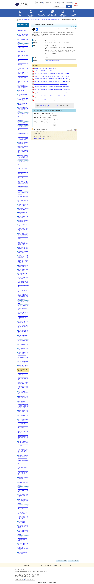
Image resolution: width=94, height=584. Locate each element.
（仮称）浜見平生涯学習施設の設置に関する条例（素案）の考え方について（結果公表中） (23, 532)
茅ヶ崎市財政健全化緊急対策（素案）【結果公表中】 (23, 358)
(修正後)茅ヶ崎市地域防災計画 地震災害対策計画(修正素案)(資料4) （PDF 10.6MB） (51, 89)
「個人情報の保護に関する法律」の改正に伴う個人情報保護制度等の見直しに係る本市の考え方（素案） (23, 243)
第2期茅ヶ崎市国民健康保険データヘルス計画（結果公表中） (23, 462)
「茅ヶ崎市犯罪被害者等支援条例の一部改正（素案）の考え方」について (23, 35)
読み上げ (56, 2)
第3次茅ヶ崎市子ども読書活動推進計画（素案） (23, 209)
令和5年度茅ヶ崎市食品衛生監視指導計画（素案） (23, 221)
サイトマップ (34, 565)
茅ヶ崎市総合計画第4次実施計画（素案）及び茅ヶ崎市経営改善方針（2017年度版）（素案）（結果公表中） (23, 450)
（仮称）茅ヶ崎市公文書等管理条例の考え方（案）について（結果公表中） (23, 354)
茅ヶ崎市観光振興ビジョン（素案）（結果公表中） (23, 522)
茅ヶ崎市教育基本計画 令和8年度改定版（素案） (23, 77)
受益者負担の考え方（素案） (22, 91)
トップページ (24, 19)
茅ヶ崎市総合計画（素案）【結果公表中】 (23, 349)
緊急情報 (76, 5)
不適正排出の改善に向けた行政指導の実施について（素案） (23, 317)
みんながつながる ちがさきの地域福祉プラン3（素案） (23, 68)
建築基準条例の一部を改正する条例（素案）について (23, 383)
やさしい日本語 (39, 2)
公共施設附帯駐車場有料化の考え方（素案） (23, 252)
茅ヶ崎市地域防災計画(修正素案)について (23, 64)
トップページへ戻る (74, 560)
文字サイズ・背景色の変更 (66, 2)
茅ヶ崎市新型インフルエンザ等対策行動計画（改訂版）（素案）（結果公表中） (23, 473)
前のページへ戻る (62, 560)
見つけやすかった (39, 122)
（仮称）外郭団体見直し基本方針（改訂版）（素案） (23, 282)
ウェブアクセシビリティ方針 (46, 565)
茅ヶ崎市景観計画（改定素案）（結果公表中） (23, 427)
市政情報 (28, 19)
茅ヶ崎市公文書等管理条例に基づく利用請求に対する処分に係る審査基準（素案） (23, 307)
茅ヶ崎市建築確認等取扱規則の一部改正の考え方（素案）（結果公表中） (23, 507)
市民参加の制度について (35, 19)
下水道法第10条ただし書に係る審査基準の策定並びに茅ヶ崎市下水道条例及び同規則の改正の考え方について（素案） (23, 236)
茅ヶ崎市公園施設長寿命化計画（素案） (23, 278)
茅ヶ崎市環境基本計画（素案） (23, 302)
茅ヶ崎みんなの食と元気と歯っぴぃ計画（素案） (23, 322)
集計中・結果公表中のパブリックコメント (55, 19)
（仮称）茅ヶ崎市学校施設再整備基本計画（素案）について (23, 163)
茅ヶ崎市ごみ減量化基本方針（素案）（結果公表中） (23, 362)
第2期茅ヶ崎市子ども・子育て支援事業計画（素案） (23, 366)
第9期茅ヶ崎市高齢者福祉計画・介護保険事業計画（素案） (23, 151)
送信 (54, 125)
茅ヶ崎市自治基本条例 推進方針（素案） (23, 313)
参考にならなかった (53, 115)
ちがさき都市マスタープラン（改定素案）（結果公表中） (23, 392)
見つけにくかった (54, 122)
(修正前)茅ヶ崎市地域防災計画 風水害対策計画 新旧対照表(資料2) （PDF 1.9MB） (51, 78)
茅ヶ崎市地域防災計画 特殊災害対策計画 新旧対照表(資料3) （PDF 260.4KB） (50, 84)
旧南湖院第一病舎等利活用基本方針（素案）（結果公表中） (23, 484)
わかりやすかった (39, 119)
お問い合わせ (30, 579)
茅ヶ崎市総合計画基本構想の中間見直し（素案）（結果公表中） (23, 526)
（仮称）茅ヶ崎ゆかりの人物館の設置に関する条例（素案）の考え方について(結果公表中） (23, 538)
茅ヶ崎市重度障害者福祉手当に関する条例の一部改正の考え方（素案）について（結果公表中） (23, 443)
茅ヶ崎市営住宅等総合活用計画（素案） (23, 217)
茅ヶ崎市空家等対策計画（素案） (22, 213)
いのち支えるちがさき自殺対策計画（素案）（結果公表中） (23, 387)
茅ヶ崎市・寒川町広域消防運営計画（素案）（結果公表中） (23, 411)
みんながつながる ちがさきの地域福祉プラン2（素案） (23, 326)
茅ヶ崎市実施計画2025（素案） (23, 201)
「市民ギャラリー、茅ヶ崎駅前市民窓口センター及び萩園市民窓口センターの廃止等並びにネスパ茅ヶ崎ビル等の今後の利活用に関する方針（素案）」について (23, 183)
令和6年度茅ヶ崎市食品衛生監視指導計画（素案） (23, 143)
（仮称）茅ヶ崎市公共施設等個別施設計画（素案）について (23, 133)
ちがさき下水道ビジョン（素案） (22, 225)
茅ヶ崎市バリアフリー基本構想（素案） (23, 177)
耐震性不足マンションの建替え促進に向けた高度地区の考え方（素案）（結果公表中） (23, 489)
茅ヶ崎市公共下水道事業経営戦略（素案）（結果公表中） (23, 397)
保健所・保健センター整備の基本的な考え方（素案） (23, 248)
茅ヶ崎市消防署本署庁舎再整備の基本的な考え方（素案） (23, 41)
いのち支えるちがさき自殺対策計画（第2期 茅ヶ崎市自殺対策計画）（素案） (23, 138)
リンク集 (69, 565)
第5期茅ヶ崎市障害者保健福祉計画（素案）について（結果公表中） (23, 478)
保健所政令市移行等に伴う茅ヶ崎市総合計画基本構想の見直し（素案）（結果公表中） (23, 501)
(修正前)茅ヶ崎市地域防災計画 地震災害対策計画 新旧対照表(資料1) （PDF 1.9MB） (52, 73)
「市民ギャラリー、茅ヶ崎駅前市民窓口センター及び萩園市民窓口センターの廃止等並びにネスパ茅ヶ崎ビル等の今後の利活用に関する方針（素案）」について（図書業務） (23, 259)
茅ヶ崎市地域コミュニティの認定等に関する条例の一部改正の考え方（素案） (23, 86)
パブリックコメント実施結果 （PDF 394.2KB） (44, 99)
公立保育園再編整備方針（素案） (22, 95)
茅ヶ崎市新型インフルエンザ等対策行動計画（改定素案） (23, 55)
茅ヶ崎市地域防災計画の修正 (53, 60)
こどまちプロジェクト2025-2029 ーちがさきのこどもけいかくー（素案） (23, 99)
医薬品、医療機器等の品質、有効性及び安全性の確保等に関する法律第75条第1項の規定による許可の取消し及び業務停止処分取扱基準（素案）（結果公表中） (23, 404)
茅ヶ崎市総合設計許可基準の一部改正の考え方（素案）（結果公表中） (23, 512)
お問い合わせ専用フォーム (39, 138)
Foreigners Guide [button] (48, 2)
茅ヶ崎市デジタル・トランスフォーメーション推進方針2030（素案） (23, 46)
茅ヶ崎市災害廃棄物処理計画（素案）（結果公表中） (23, 341)
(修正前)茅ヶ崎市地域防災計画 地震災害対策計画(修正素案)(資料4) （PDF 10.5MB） (51, 86)
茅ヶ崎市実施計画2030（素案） (23, 60)
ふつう (45, 115)
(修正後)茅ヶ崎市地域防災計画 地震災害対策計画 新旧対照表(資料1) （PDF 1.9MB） (52, 76)
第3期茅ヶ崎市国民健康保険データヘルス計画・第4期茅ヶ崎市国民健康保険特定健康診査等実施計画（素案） (23, 157)
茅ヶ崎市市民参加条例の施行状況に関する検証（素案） (23, 115)
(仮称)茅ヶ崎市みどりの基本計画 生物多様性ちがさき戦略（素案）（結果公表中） (23, 437)
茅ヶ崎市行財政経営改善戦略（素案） (23, 189)
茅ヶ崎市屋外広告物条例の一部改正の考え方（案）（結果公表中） (23, 337)
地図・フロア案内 (19, 579)
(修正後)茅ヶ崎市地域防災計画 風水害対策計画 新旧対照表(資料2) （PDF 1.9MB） (51, 81)
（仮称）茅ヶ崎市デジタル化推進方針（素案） (23, 205)
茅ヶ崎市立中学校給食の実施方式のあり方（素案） (23, 345)
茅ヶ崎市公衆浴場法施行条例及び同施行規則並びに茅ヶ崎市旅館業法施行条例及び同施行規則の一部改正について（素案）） (23, 297)
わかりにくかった (54, 119)
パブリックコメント (43, 19)
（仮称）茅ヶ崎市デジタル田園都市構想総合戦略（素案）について (23, 128)
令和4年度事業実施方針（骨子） (23, 286)
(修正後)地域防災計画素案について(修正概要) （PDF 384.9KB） (47, 70)
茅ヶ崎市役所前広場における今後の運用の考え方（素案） (23, 81)
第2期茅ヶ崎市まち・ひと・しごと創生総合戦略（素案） (23, 290)
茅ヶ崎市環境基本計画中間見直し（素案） (23, 73)
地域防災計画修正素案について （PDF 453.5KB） (44, 68)
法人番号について (30, 576)
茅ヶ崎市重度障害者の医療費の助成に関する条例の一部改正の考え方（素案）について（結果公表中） (23, 421)
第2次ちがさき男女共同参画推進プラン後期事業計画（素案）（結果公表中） (23, 457)
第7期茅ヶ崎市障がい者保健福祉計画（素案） (23, 147)
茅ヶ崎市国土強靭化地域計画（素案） (23, 197)
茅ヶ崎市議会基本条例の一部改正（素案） (23, 553)
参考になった (38, 115)
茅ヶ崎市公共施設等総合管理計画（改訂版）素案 (23, 266)
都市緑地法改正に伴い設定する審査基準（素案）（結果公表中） (23, 431)
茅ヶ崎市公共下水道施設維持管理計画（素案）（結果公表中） (23, 495)
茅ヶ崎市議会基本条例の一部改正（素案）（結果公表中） (23, 378)
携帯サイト (26, 565)
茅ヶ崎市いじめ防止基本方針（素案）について (23, 374)
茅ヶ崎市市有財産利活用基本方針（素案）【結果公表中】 (23, 331)
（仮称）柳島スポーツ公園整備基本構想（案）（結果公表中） (23, 548)
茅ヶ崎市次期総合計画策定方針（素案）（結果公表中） (23, 467)
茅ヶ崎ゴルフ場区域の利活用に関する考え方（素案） (23, 123)
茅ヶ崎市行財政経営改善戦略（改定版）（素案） (23, 51)
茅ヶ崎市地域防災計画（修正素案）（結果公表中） (23, 416)
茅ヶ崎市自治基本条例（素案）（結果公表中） (23, 544)
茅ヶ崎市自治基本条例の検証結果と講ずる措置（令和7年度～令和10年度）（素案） (23, 109)
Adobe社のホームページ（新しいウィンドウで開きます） (49, 105)
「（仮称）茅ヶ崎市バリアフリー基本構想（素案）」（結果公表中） (23, 517)
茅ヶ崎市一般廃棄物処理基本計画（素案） (23, 119)
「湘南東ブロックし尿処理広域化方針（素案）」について (23, 229)
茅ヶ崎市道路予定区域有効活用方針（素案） (23, 270)
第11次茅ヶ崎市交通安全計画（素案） (23, 193)
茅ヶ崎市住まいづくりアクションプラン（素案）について (23, 168)
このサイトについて (59, 565)
